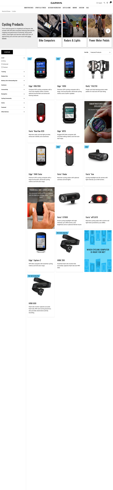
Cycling (14, 11)
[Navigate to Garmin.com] (56, 3)
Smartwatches (28, 8)
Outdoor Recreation (54, 8)
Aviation (81, 8)
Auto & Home (67, 8)
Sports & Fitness (40, 8)
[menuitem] (99, 3)
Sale (87, 8)
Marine (75, 8)
